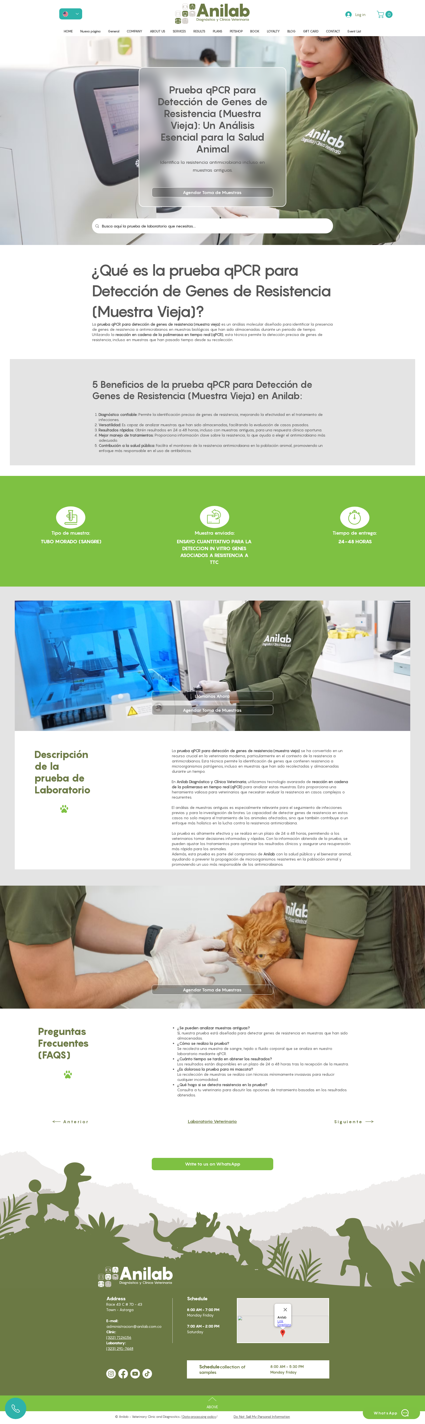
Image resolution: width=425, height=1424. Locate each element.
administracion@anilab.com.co (134, 1326)
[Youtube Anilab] (135, 1374)
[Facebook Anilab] (123, 1374)
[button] (385, 14)
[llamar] (15, 1408)
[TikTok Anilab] (147, 1374)
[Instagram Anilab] (111, 1374)
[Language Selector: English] (70, 13)
